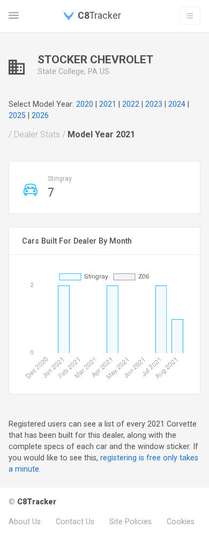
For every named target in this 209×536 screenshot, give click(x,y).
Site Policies (130, 521)
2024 (176, 104)
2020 (84, 104)
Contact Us (75, 521)
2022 (130, 104)
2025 (17, 115)
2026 (40, 115)
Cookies (181, 521)
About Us (25, 521)
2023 (153, 104)
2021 (107, 104)
